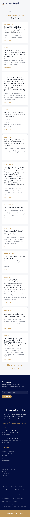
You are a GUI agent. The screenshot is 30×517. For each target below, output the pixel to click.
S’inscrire (7, 396)
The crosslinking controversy (13, 207)
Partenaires (16, 489)
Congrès (8, 489)
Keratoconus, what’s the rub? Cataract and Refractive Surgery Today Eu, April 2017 (14, 233)
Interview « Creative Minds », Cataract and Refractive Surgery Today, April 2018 (14, 114)
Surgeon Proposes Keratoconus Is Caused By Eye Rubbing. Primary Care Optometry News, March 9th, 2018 (14, 142)
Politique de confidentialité (17, 498)
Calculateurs (5, 458)
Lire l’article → (7, 40)
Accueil (3, 11)
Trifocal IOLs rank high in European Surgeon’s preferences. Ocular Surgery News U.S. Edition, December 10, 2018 (15, 30)
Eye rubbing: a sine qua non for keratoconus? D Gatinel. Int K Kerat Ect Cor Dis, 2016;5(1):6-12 (14, 314)
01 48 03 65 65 (6, 435)
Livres (25, 486)
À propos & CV (6, 460)
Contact (4, 462)
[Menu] (26, 3)
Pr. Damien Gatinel (10, 2)
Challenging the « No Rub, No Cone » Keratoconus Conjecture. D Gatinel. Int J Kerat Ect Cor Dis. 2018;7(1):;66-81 (15, 53)
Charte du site (18, 486)
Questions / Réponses (8, 451)
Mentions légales (6, 498)
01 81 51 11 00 (6, 442)
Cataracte (4, 455)
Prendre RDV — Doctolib (8, 469)
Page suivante (15, 368)
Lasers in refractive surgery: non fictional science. (15, 257)
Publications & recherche (9, 457)
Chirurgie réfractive (7, 453)
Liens (22, 489)
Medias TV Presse (7, 486)
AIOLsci (4, 471)
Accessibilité (15, 501)
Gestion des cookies (6, 501)
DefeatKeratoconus (7, 473)
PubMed (4, 475)
